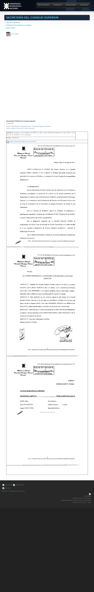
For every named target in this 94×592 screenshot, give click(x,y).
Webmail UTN (6, 491)
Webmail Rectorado (18, 491)
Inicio (8, 126)
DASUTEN (8, 485)
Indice (13, 128)
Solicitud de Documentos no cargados (18, 25)
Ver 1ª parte (14, 34)
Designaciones (26, 126)
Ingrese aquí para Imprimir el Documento (22, 141)
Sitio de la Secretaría (13, 22)
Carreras (57, 5)
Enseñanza (15, 126)
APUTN (7, 488)
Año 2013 (20, 128)
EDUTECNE (20, 485)
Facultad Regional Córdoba (41, 126)
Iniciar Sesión (10, 28)
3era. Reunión (30, 128)
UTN (12, 6)
